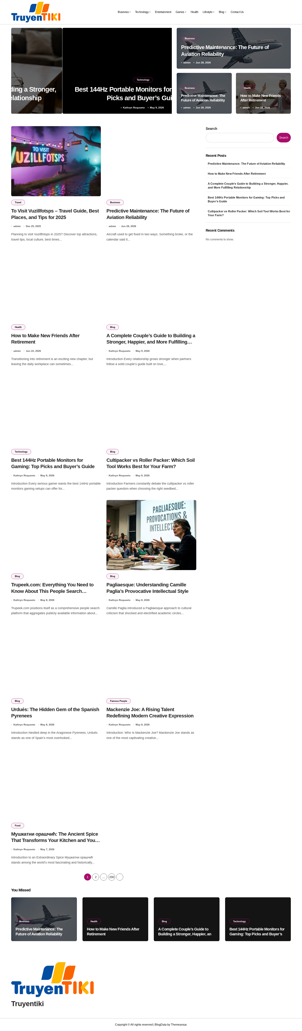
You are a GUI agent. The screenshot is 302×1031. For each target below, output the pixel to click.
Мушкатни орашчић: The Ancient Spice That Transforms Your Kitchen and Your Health (54, 840)
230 (111, 877)
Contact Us (237, 12)
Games (180, 12)
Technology (142, 12)
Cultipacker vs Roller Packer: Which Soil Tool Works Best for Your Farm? (249, 213)
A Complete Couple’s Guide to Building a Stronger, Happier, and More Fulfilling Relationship (150, 342)
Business (123, 12)
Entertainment (163, 12)
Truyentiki (27, 1004)
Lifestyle (207, 12)
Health (194, 12)
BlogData (161, 1024)
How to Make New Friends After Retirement (237, 173)
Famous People (118, 701)
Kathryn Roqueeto (83, 107)
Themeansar (178, 1024)
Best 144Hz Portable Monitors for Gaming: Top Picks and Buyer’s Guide (246, 199)
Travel (18, 202)
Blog (221, 12)
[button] (166, 71)
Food (17, 825)
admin (187, 62)
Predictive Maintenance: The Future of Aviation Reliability (246, 163)
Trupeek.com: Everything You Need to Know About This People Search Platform (52, 591)
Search (211, 129)
